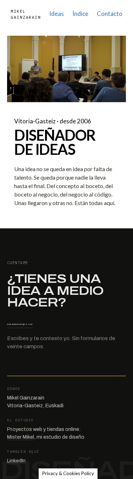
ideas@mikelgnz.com (20, 324)
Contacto (109, 13)
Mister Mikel (20, 437)
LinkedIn (16, 460)
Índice (80, 13)
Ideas (56, 13)
